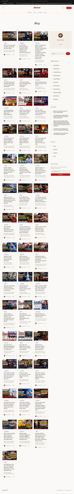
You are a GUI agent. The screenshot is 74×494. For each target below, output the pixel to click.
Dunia (34, 12)
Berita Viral (56, 82)
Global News (55, 99)
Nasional (30, 12)
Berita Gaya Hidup (57, 92)
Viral (45, 12)
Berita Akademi (56, 85)
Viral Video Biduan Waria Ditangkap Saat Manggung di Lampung (61, 133)
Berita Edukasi (56, 95)
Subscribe (69, 7)
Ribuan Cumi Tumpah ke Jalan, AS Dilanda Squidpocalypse (60, 111)
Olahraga (40, 12)
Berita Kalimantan (57, 72)
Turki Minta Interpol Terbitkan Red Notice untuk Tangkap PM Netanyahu (61, 129)
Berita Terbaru (56, 68)
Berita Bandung (57, 88)
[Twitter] (71, 1)
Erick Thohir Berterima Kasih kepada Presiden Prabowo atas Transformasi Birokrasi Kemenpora (61, 116)
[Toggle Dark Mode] (63, 8)
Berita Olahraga (57, 78)
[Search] (3, 8)
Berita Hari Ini (56, 65)
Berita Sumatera (57, 75)
